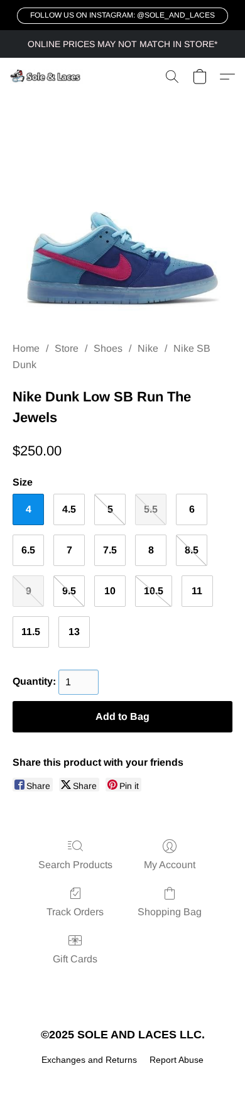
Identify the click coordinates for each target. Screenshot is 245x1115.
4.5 (69, 509)
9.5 (69, 590)
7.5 (110, 550)
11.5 (30, 631)
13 (74, 631)
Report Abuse (177, 1060)
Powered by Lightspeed (123, 1081)
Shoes (108, 348)
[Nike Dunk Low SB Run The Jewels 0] (122, 233)
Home (26, 348)
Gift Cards (75, 959)
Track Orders (75, 911)
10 (110, 590)
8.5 (192, 550)
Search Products (75, 864)
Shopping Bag (170, 911)
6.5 (28, 550)
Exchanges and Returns (89, 1060)
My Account (169, 864)
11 (197, 590)
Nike (148, 348)
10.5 (153, 590)
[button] (122, 16)
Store (67, 348)
